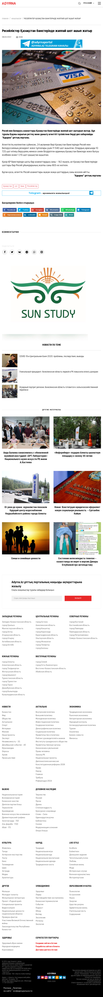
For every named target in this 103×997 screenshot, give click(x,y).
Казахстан (6, 712)
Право (38, 768)
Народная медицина (11, 947)
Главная (5, 19)
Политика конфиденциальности (22, 989)
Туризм (72, 729)
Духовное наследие (46, 789)
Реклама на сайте (7, 989)
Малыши (6, 891)
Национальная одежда (46, 861)
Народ (38, 771)
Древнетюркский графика (13, 818)
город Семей (41, 662)
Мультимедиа (8, 748)
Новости (6, 707)
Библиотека (41, 821)
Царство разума (76, 905)
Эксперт (5, 739)
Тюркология (7, 808)
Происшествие (8, 758)
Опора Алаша (42, 831)
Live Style (74, 843)
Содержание (74, 914)
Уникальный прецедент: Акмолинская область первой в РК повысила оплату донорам (58, 372)
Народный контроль (78, 722)
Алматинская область (11, 665)
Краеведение (8, 811)
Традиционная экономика (80, 712)
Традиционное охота (45, 865)
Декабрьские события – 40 (14, 745)
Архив (4, 755)
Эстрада (6, 871)
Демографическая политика (48, 729)
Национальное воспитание (47, 858)
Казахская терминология (47, 901)
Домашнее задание (78, 855)
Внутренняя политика (45, 712)
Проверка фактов (9, 917)
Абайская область (44, 672)
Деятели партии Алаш (12, 805)
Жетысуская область (11, 672)
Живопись (6, 848)
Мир (4, 716)
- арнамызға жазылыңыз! (49, 193)
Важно (5, 789)
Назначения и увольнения (47, 748)
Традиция (40, 848)
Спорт (4, 725)
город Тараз (7, 685)
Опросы (5, 752)
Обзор (38, 911)
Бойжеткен (74, 852)
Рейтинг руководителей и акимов (50, 739)
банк (22, 186)
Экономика (75, 707)
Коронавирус (8, 950)
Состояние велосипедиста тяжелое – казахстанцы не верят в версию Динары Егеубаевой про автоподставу (77, 561)
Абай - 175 (6, 828)
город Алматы (8, 662)
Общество (6, 719)
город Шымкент (9, 675)
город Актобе (8, 645)
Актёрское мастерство (12, 855)
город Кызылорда (10, 692)
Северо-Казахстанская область (83, 638)
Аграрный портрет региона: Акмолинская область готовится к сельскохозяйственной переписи (58, 388)
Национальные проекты (46, 758)
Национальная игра (44, 852)
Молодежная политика (46, 719)
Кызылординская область (13, 695)
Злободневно (42, 886)
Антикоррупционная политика (82, 725)
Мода (71, 868)
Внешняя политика (44, 716)
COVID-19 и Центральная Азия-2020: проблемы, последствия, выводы (51, 356)
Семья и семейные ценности (25, 558)
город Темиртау (43, 645)
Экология (40, 924)
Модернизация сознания (46, 828)
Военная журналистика (79, 875)
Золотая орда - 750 (10, 821)
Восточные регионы (46, 657)
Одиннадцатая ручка (45, 818)
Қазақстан (7, 186)
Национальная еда (44, 855)
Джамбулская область (12, 688)
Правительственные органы (48, 745)
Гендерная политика (45, 725)
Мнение (5, 732)
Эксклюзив (40, 918)
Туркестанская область (12, 678)
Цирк (4, 868)
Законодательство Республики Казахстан (16, 928)
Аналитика (74, 732)
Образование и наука (80, 886)
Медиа (5, 875)
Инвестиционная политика (47, 722)
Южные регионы (10, 657)
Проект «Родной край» (12, 901)
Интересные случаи (78, 871)
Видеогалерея (8, 908)
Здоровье (40, 891)
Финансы (73, 739)
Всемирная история (11, 798)
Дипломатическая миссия (47, 761)
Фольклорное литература (13, 898)
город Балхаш (42, 648)
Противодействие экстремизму (50, 898)
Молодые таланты (10, 895)
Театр (4, 858)
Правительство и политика (47, 735)
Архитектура (7, 878)
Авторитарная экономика (80, 719)
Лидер (38, 895)
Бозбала (73, 848)
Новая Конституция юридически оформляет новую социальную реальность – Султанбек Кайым (77, 510)
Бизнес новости (76, 735)
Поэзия (39, 798)
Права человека (43, 752)
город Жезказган (43, 642)
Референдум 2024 (44, 781)
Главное (39, 774)
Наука (72, 898)
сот (16, 186)
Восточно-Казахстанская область (51, 669)
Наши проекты (8, 735)
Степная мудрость (44, 808)
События (39, 905)
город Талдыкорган (10, 669)
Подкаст (39, 908)
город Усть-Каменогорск (47, 665)
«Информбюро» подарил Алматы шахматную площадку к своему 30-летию (77, 454)
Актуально (41, 707)
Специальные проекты (12, 905)
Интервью (6, 729)
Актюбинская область (11, 642)
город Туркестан (9, 682)
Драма (39, 805)
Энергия (73, 901)
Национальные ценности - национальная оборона (13, 912)
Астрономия (74, 895)
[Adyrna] (12, 3)
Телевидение (8, 865)
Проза (38, 801)
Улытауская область (45, 638)
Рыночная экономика (78, 716)
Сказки (39, 824)
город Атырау (8, 638)
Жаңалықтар (16, 19)
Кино (4, 861)
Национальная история (12, 795)
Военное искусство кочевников (16, 814)
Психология (74, 891)
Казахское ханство (10, 801)
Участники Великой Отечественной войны (17, 922)
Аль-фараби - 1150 (10, 824)
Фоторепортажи (76, 878)
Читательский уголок (78, 858)
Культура (6, 843)
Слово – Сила (41, 814)
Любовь (72, 861)
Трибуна (39, 778)
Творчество (41, 795)
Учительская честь (77, 911)
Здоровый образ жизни (12, 943)
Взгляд (39, 914)
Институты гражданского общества (51, 742)
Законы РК (40, 755)
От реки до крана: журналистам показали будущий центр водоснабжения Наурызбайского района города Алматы (26, 510)
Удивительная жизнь (78, 908)
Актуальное (7, 722)
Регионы (39, 921)
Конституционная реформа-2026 (50, 765)
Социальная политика (45, 732)
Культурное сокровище (46, 811)
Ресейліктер (32, 186)
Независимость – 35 (11, 742)
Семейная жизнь (76, 865)
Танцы (5, 852)
